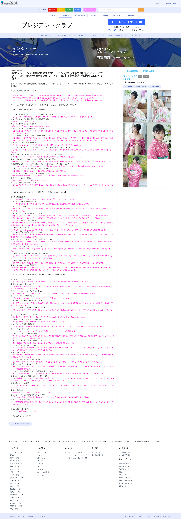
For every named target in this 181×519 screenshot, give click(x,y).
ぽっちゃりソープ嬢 (16, 478)
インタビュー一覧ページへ (20, 424)
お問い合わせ (13, 516)
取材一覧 (72, 36)
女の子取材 (65, 15)
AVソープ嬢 (14, 500)
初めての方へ (159, 3)
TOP (10, 441)
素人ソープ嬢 (14, 480)
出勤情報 (80, 36)
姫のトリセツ (41, 458)
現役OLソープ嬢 (15, 503)
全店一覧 (52, 9)
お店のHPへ (155, 86)
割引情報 (117, 36)
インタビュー (45, 441)
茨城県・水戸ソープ (125, 480)
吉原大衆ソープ (124, 466)
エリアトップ (51, 15)
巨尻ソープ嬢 (14, 469)
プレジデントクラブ (130, 76)
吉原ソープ (122, 472)
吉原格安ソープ (124, 463)
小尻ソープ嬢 (14, 466)
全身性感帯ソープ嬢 (16, 495)
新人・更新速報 (80, 15)
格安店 (61, 9)
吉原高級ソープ (124, 469)
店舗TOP (44, 36)
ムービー (40, 463)
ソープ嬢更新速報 (125, 455)
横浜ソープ (122, 486)
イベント (126, 36)
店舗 (16, 441)
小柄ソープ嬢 (14, 475)
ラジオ (39, 466)
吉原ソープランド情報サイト (25, 516)
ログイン (175, 3)
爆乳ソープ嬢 (14, 458)
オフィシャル (135, 36)
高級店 (77, 9)
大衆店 (69, 9)
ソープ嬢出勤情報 (16, 452)
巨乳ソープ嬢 (14, 461)
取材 (37, 441)
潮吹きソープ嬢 (15, 492)
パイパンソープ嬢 (16, 497)
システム (52, 36)
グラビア (40, 461)
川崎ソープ (122, 475)
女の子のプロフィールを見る (135, 86)
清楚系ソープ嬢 (15, 489)
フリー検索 (14, 509)
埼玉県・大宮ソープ (125, 483)
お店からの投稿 (107, 36)
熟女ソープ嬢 (14, 483)
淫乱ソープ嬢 (14, 486)
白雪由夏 (126, 79)
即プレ (88, 36)
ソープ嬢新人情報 (125, 452)
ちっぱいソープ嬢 (16, 463)
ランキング (117, 15)
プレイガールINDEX (39, 516)
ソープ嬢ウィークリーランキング (76, 455)
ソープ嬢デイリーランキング (74, 452)
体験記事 (40, 469)
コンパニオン (62, 36)
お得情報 (105, 15)
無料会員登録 (167, 3)
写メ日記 (93, 15)
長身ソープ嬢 (14, 472)
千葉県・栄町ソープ (125, 477)
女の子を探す (89, 9)
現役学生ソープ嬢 (16, 506)
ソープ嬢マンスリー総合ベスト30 (76, 458)
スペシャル (130, 15)
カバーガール (41, 452)
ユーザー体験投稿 (43, 472)
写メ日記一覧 (96, 452)
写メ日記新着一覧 (97, 455)
